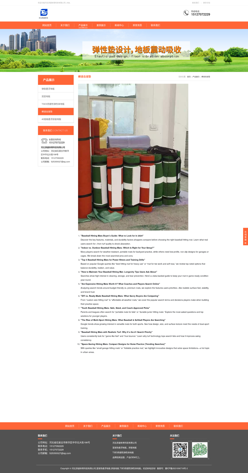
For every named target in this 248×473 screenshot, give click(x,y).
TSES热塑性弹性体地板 (53, 103)
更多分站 (206, 2)
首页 (189, 76)
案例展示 (101, 25)
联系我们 (195, 2)
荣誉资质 (137, 25)
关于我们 (65, 25)
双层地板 (46, 96)
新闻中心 (119, 25)
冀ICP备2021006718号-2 (176, 468)
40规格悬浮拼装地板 (51, 119)
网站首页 (47, 25)
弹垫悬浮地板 (48, 88)
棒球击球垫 (47, 111)
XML (68, 2)
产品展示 (83, 25)
